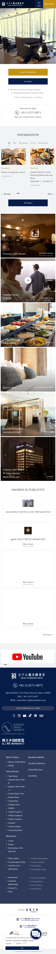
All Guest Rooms (46, 253)
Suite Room (12, 776)
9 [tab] (39, 193)
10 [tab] (42, 193)
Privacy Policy (36, 885)
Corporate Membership (13, 882)
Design (11, 766)
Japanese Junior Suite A (16, 788)
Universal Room (14, 827)
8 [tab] (37, 193)
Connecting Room (15, 830)
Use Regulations (37, 882)
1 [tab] (18, 193)
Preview (7, 194)
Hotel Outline (12, 757)
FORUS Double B (15, 816)
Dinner (11, 844)
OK (22, 948)
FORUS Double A (15, 819)
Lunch (10, 841)
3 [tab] (23, 193)
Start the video (47, 298)
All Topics (28, 203)
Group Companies (37, 862)
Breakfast (49, 342)
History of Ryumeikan (16, 762)
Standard (11, 823)
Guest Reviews (35, 769)
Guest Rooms (12, 771)
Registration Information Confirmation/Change (28, 93)
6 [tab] (31, 193)
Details (18, 943)
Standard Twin (14, 805)
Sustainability (36, 866)
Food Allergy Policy (38, 869)
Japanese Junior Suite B (16, 781)
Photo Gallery (13, 858)
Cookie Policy (36, 889)
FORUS (11, 808)
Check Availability (28, 72)
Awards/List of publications (14, 867)
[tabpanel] (13, 163)
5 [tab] (29, 193)
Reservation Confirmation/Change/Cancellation (25, 90)
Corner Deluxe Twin (16, 794)
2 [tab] (20, 193)
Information (13, 877)
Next (50, 194)
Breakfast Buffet (36, 757)
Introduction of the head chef (15, 849)
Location (28, 81)
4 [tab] (26, 193)
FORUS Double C (15, 812)
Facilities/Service (36, 763)
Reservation (48, 4)
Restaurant (48, 432)
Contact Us (12, 888)
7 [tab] (34, 193)
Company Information (39, 858)
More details (28, 544)
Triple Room (13, 801)
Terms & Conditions (38, 878)
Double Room (13, 797)
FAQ (10, 892)
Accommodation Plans (43, 387)
